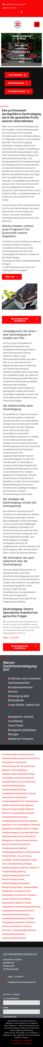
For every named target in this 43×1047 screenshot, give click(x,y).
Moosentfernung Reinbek (19, 899)
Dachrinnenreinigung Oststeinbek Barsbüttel (20, 832)
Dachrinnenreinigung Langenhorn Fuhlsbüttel (20, 868)
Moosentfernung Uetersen (13, 879)
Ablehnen (28, 1040)
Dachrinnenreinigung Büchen (13, 786)
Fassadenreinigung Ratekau (13, 934)
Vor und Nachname (11, 999)
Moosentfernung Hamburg (26, 840)
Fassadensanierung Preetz (13, 801)
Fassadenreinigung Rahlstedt (24, 930)
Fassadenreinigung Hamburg (13, 871)
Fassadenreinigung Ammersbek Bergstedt (19, 821)
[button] (37, 24)
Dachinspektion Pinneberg (29, 825)
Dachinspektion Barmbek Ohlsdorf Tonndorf (20, 829)
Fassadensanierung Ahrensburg (15, 817)
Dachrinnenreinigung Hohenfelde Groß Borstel (21, 758)
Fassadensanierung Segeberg (14, 848)
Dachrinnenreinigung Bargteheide (15, 883)
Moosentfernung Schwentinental (16, 844)
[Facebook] (21, 12)
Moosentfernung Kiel (11, 766)
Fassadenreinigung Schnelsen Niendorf (18, 754)
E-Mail (6, 1008)
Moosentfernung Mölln (24, 778)
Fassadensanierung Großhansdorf (16, 914)
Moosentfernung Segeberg (21, 805)
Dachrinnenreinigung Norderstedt (16, 875)
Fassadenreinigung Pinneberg (14, 789)
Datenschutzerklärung (21, 1043)
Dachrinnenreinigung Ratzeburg (27, 907)
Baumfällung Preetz (22, 891)
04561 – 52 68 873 (11, 638)
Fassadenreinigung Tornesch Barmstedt (18, 782)
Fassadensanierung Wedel (23, 813)
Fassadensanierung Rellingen (20, 864)
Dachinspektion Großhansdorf (14, 762)
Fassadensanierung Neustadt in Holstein (19, 793)
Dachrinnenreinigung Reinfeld (14, 938)
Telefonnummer (10, 1017)
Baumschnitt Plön (9, 825)
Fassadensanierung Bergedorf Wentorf (18, 911)
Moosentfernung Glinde (12, 887)
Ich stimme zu (17, 1040)
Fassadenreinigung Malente (13, 852)
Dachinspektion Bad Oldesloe (14, 797)
